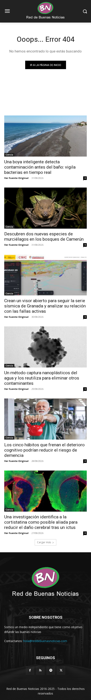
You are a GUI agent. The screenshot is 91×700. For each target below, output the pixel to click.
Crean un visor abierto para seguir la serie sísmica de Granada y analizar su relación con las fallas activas (45, 306)
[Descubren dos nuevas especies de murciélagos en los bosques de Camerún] (45, 208)
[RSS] (40, 670)
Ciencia (9, 154)
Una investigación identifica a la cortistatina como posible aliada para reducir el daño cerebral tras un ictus (40, 522)
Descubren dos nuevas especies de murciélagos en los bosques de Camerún (44, 236)
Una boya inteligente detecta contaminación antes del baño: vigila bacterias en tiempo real (40, 167)
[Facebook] (30, 670)
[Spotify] (51, 670)
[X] (61, 670)
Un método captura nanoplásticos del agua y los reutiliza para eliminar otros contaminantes (41, 378)
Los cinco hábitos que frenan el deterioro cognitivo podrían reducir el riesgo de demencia (44, 450)
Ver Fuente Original (16, 178)
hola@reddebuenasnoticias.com (45, 641)
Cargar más (44, 542)
